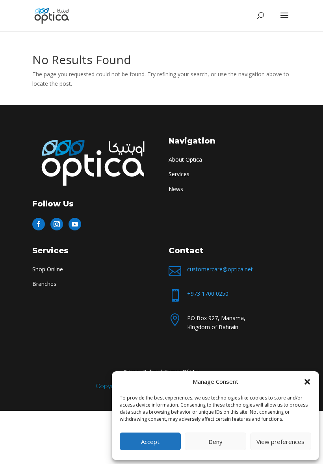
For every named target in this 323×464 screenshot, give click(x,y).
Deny (215, 442)
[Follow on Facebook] (38, 224)
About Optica (185, 159)
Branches (44, 283)
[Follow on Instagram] (56, 224)
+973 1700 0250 (207, 293)
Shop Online (47, 269)
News (176, 189)
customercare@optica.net (220, 269)
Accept (150, 442)
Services (179, 174)
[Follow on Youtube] (75, 224)
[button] (307, 382)
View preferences (280, 442)
